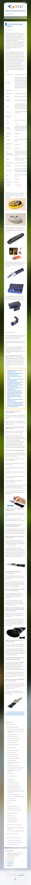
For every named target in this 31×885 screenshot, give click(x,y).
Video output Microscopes (12, 819)
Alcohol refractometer (11, 760)
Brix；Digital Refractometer (12, 727)
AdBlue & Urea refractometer (13, 765)
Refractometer (10, 773)
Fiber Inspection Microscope (11, 813)
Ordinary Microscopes (11, 817)
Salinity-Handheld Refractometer (13, 758)
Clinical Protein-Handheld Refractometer (15, 767)
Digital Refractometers (10, 724)
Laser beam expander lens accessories (15, 842)
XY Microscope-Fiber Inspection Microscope (16, 830)
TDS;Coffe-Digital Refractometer (13, 738)
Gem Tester (8, 803)
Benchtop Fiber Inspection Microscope (13, 824)
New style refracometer (10, 747)
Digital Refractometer (11, 742)
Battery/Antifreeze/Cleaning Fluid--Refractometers (14, 763)
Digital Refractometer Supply (13, 744)
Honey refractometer (11, 752)
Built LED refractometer (12, 800)
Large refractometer (11, 798)
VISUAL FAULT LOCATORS (11, 833)
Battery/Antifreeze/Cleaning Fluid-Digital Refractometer (15, 732)
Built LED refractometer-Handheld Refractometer (14, 770)
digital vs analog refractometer (18, 714)
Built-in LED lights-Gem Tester (13, 806)
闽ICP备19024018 (21, 875)
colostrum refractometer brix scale (14, 713)
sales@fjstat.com (10, 861)
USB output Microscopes (12, 821)
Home (7, 873)
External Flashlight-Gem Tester (13, 808)
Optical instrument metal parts (13, 844)
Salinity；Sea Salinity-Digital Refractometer (15, 729)
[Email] (15, 879)
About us (14, 873)
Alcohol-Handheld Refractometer (13, 789)
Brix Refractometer (11, 778)
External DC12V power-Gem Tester (14, 810)
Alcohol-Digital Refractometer (13, 734)
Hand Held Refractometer (11, 776)
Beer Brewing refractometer (12, 736)
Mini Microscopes (10, 815)
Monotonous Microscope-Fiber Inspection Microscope (15, 828)
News (18, 873)
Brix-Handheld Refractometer (13, 750)
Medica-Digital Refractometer (13, 740)
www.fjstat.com (10, 863)
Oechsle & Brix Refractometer (13, 754)
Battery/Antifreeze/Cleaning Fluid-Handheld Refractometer (16, 792)
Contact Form (9, 865)
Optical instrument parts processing (13, 837)
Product (10, 873)
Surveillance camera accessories (13, 840)
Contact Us (23, 873)
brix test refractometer (12, 711)
